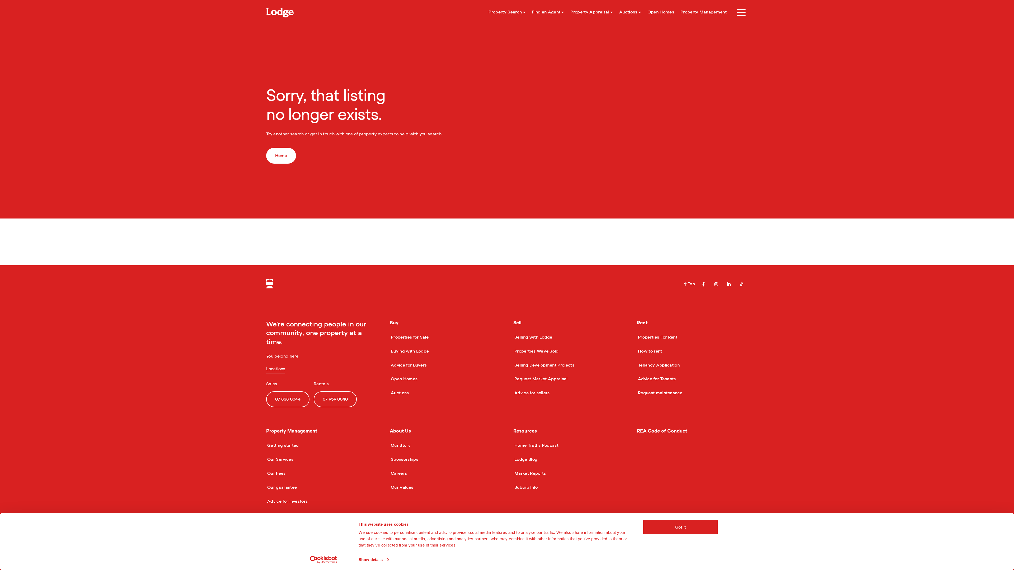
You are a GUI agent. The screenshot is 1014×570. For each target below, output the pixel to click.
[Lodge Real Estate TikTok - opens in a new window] (741, 284)
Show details (371, 559)
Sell (517, 323)
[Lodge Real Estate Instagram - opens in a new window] (716, 284)
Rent (642, 323)
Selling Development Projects (543, 365)
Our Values (401, 487)
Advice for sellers (531, 393)
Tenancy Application (658, 365)
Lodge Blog (525, 459)
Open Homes (403, 379)
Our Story (400, 445)
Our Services (279, 459)
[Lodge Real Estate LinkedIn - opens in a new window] (728, 284)
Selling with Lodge (532, 337)
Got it (680, 527)
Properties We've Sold (536, 351)
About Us (400, 431)
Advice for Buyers (408, 365)
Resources (525, 431)
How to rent (649, 351)
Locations (275, 369)
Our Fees (276, 473)
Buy (394, 323)
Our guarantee (281, 487)
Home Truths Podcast (535, 445)
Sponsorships (404, 459)
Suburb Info (525, 487)
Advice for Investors (287, 501)
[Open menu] (741, 12)
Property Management (291, 431)
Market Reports (529, 473)
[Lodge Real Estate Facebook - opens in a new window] (703, 284)
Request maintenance (659, 393)
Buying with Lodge (409, 351)
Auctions (399, 393)
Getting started (282, 445)
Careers (398, 473)
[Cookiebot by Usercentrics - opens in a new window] (324, 560)
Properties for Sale (409, 337)
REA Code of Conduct (662, 431)
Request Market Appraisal (540, 379)
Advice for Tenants (656, 379)
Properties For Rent (657, 337)
